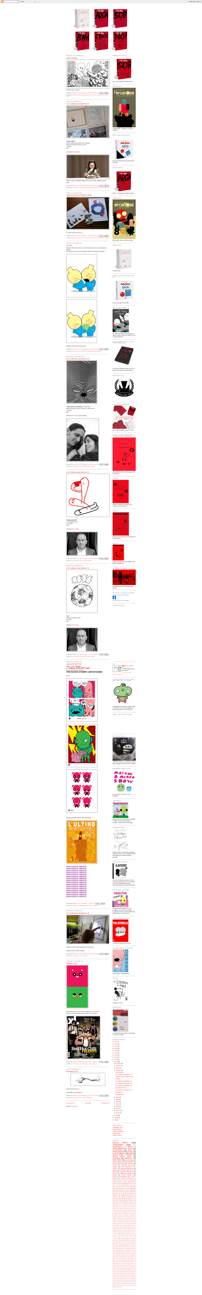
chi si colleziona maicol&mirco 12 (77, 472)
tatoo (119, 1228)
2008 (115, 1120)
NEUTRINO (123, 1258)
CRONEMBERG (126, 1238)
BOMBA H (114, 1206)
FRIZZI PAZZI (133, 1241)
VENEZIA (129, 1275)
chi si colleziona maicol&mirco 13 (77, 359)
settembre (118, 1070)
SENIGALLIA (121, 1221)
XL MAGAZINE (130, 1180)
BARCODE (126, 1205)
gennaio (118, 1112)
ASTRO (121, 1205)
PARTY (114, 1261)
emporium (124, 1225)
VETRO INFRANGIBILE (119, 1200)
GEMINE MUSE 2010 (117, 1210)
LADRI (121, 1250)
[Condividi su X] (104, 93)
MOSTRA (127, 1160)
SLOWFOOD (121, 1268)
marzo (117, 1108)
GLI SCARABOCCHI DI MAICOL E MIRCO (124, 1146)
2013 (115, 1057)
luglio (117, 1099)
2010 (115, 1115)
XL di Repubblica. (95, 1011)
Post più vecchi (105, 1103)
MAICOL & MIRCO (129, 665)
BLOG (114, 1190)
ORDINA (128, 1260)
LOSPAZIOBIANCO (125, 1195)
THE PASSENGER (120, 1271)
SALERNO (122, 1220)
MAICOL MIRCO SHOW (122, 1156)
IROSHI (119, 1248)
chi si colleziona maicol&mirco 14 (77, 104)
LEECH (134, 1190)
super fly (122, 1285)
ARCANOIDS (118, 1161)
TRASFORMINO (133, 1271)
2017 (115, 1048)
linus (130, 1190)
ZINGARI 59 (125, 1276)
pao (124, 1281)
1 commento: (91, 903)
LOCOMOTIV (128, 1253)
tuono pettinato (126, 1188)
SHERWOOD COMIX (122, 1266)
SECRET (116, 1193)
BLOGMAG (119, 1233)
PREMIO (122, 1173)
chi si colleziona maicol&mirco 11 (77, 568)
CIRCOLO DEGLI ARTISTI (119, 1236)
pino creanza (116, 1283)
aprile (117, 1106)
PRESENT (126, 1261)
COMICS (82, 187)
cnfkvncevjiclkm (71, 58)
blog (81, 232)
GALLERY (132, 1208)
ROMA (131, 1168)
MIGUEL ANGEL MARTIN (119, 1196)
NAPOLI (120, 1183)
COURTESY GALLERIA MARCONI (121, 1208)
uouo (127, 1285)
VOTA (128, 1200)
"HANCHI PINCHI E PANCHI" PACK (79, 195)
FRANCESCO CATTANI (124, 1241)
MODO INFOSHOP (118, 1191)
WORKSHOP (123, 1176)
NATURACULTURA (117, 1198)
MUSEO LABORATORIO (130, 1191)
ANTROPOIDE (115, 1205)
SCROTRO (128, 1220)
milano (114, 1171)
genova (129, 1280)
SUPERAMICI (85, 1063)
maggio (118, 1104)
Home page (88, 1103)
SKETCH (116, 1188)
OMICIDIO (122, 1260)
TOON (114, 1185)
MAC (133, 1195)
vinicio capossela (133, 1285)
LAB (118, 1250)
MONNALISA (115, 1216)
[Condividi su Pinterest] (108, 93)
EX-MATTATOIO (120, 1240)
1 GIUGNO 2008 (126, 1228)
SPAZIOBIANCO (128, 1268)
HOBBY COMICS (117, 1135)
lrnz (129, 1185)
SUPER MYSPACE (117, 1129)
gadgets (114, 1201)
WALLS (131, 1170)
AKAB (133, 1188)
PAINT (133, 1260)
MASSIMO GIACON (124, 1255)
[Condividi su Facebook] (106, 93)
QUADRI (90, 560)
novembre (118, 1065)
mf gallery (117, 1281)
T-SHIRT (123, 1180)
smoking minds (117, 1285)
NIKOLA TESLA (116, 1260)
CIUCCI (131, 1236)
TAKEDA (129, 1270)
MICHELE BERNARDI (129, 1215)
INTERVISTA (75, 1097)
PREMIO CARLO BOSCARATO (124, 1218)
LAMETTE (119, 1211)
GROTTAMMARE (126, 1178)
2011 (115, 1061)
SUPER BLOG (116, 1133)
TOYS (134, 1198)
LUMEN (114, 1213)
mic (121, 1281)
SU (125, 1270)
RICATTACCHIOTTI (130, 1265)
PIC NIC (132, 1183)
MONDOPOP (131, 1196)
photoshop (98, 351)
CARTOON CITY (129, 1233)
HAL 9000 (119, 1246)
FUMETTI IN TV (127, 1243)
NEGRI (114, 1258)
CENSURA (128, 1235)
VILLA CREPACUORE (104, 187)
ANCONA (115, 1176)
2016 (115, 1050)
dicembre (118, 1063)
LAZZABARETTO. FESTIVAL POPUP (123, 1251)
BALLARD (129, 1231)
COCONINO (78, 237)
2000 (73, 351)
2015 (115, 1052)
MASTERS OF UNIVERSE (131, 1213)
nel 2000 (69, 245)
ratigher (95, 905)
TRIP (129, 1273)
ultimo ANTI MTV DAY (74, 664)
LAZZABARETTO (126, 1211)
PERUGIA (126, 1183)
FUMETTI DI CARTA (118, 1243)
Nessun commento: (93, 92)
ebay (118, 1280)
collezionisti (76, 187)
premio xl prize (123, 1186)
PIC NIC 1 (124, 1190)
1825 (119, 1203)
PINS (122, 1261)
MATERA (132, 1255)
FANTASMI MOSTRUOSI (129, 1240)
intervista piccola (72, 1071)
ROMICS (114, 1266)
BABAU (124, 1231)
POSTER (114, 1218)
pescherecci (128, 1281)
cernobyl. (114, 1280)
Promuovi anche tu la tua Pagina (121, 600)
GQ (114, 1246)
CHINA (133, 1235)
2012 (115, 1059)
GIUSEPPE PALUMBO (127, 1210)
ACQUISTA (115, 1230)
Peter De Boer (75, 529)
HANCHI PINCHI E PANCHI (90, 95)
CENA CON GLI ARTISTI (119, 1235)
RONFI (134, 1186)
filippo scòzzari (123, 1280)
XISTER (119, 1276)
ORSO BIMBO (80, 1011)
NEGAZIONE (131, 1256)
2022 (115, 1041)
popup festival (122, 1283)
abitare (122, 1278)
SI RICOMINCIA (131, 1266)
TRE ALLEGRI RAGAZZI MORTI (120, 1273)
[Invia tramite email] (100, 93)
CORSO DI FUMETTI (132, 1206)
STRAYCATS (120, 1270)
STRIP (80, 1063)
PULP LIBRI (123, 1263)
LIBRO (131, 1153)
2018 (115, 1046)
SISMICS (128, 1221)
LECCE (132, 1211)
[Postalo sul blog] (102, 93)
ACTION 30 (120, 1230)
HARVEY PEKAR (125, 1246)
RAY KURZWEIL (122, 1265)
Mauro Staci (75, 415)
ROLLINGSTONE (127, 1198)
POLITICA (132, 1216)
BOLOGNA (77, 351)
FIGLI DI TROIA (115, 1241)
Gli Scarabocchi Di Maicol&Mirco (121, 595)
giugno (117, 1101)
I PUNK (131, 1246)
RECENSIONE (129, 1161)
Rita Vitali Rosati (76, 152)
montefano (120, 1201)
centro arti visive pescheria (129, 1278)
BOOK (73, 237)
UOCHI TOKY (121, 1223)
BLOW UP (132, 1205)
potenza (127, 1201)
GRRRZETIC (128, 1158)
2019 (115, 1044)
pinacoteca (134, 1281)
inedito (114, 1181)
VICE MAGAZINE (122, 1185)
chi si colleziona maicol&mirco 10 (77, 913)
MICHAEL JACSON (118, 1215)
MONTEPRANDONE (123, 1256)
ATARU (119, 1231)
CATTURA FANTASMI (122, 1206)
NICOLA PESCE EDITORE (124, 1216)
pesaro (130, 1226)
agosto (118, 1097)
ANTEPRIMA (133, 1176)
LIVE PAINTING (121, 1253)
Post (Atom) (74, 1106)
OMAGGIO (130, 1163)
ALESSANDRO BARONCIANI (128, 1203)
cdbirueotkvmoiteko (78, 95)
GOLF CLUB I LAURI (132, 1245)
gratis (134, 1160)
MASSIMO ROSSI (120, 1213)
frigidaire (129, 1225)
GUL (130, 1186)
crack (120, 1225)
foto (121, 1188)
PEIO (118, 1261)
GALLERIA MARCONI (118, 1163)
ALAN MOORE (127, 1230)
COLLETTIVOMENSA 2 (117, 1238)
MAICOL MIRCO (95, 187)
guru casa (118, 1226)
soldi (128, 1193)
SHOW (114, 1165)
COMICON (130, 1173)
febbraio (118, 1110)
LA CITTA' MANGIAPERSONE (127, 1248)
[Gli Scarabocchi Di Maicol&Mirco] (114, 598)
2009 (115, 1117)
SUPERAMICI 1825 (117, 1127)
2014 (115, 1055)
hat (132, 1280)
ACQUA (132, 1228)
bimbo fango (115, 1225)
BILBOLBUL (124, 1165)
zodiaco (119, 1286)
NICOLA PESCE (131, 1258)
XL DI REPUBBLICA (93, 1063)
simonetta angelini (129, 1283)
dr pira (122, 1193)
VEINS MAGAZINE (122, 1275)
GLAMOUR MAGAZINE (122, 1245)
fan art (132, 1200)
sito (135, 1283)
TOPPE (126, 1271)
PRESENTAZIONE (118, 1152)
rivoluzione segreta (122, 1181)
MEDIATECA (115, 1256)
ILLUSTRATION (100, 95)
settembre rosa (71, 963)
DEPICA (114, 1240)
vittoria (115, 1286)
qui (78, 1089)
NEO (118, 1258)
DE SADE (132, 1238)
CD (135, 1233)
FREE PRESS (117, 1178)
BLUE (124, 1233)
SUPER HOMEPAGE (118, 1131)
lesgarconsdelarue (124, 1226)
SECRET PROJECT (127, 1175)
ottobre (118, 1068)
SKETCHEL (115, 1268)
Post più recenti (70, 1103)
